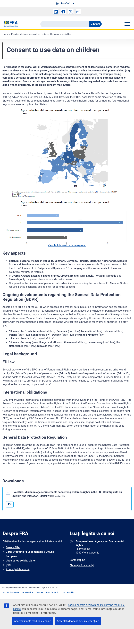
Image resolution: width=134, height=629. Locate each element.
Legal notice (27, 592)
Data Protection (53, 592)
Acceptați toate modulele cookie (32, 621)
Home (5, 34)
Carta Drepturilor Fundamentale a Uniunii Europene (30, 554)
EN (9, 504)
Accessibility (68, 592)
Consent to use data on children (57, 34)
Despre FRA (13, 547)
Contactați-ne (77, 559)
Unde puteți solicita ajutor (21, 560)
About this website (10, 592)
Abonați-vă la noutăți (18, 569)
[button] (56, 12)
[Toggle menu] (127, 24)
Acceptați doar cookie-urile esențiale (78, 621)
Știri (8, 565)
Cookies (39, 592)
